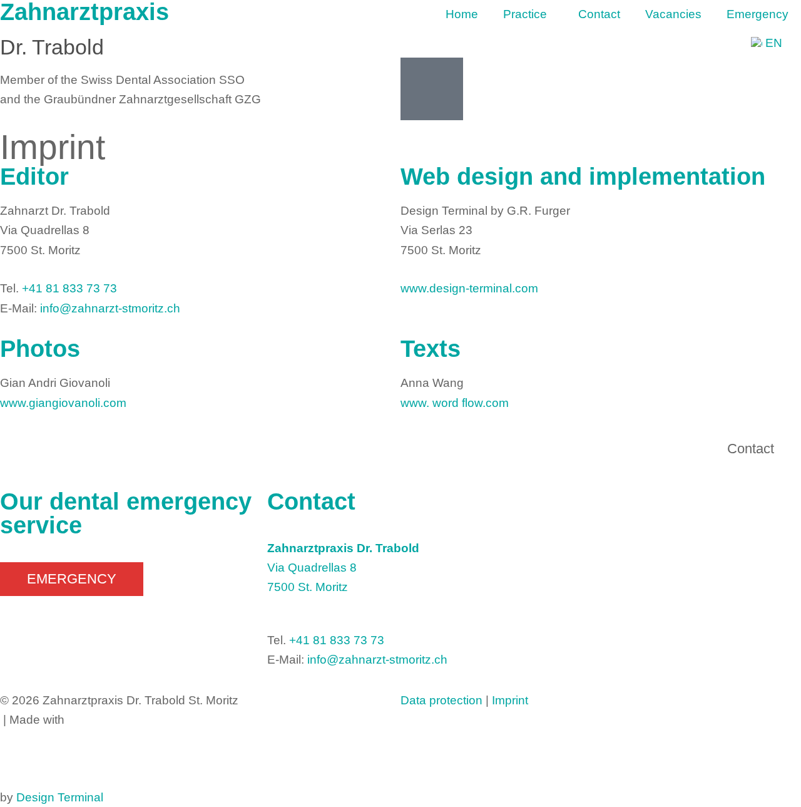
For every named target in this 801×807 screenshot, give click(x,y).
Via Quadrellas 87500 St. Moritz (343, 568)
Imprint (510, 700)
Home (462, 14)
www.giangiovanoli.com (63, 402)
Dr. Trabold (52, 47)
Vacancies (673, 14)
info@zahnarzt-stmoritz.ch (110, 308)
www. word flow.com (454, 402)
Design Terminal (59, 797)
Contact (599, 14)
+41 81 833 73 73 (69, 288)
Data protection (441, 700)
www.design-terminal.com (469, 288)
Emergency (757, 14)
